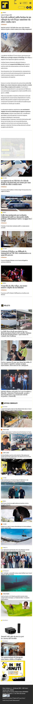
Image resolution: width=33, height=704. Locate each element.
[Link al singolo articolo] (16, 168)
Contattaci (10, 698)
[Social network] (27, 7)
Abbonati (25, 2)
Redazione (5, 698)
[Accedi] (21, 3)
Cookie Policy (6, 700)
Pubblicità (15, 698)
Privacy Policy (21, 698)
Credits (10, 700)
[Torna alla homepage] (4, 4)
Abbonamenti (16, 700)
